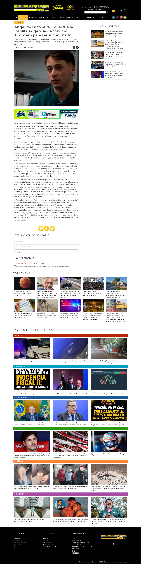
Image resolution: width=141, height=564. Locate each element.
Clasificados (103, 17)
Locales (32, 17)
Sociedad (80, 17)
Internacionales (57, 17)
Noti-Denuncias (49, 545)
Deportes (70, 17)
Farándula (90, 17)
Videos (45, 541)
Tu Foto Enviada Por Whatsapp (54, 547)
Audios (45, 539)
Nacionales (43, 17)
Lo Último (23, 17)
